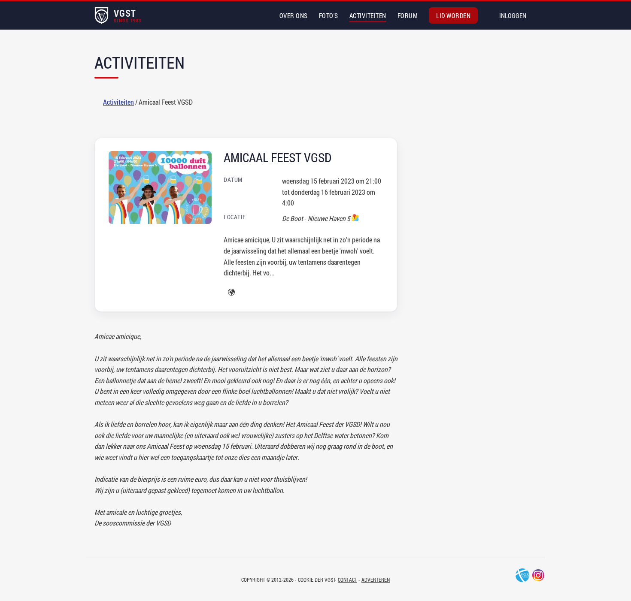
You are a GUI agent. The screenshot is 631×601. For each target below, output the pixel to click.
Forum (407, 15)
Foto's (328, 15)
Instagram (538, 575)
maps (355, 217)
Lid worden (453, 15)
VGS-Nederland (522, 575)
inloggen (512, 15)
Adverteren (375, 579)
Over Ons (293, 15)
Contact (347, 579)
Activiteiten (367, 15)
